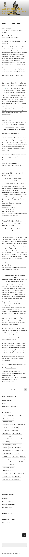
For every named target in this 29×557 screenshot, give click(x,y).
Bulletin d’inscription (7, 400)
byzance (6, 430)
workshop (6, 479)
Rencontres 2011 (9, 470)
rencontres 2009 (8, 464)
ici (9, 201)
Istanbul (18, 447)
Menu (15, 18)
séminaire (6, 476)
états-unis (6, 482)
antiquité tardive (8, 421)
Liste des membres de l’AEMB (10, 406)
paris (22, 456)
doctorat (6, 439)
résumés (20, 473)
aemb (19, 416)
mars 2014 (7, 456)
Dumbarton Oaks (16, 439)
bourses (14, 427)
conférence (17, 433)
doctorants (17, 436)
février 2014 (17, 444)
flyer (22, 75)
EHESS (6, 442)
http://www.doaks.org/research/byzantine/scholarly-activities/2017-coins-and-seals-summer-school (14, 112)
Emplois (14, 442)
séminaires (16, 476)
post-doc (6, 459)
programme (7, 462)
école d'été (16, 479)
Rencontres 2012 (9, 473)
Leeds (16, 453)
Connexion (5, 498)
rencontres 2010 (8, 467)
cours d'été (7, 436)
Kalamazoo (19, 450)
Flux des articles (7, 501)
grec (5, 447)
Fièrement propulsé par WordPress (11, 553)
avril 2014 (21, 424)
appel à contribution (9, 424)
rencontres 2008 (18, 462)
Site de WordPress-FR (8, 507)
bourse (6, 427)
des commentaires (8, 504)
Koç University (7, 453)
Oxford (15, 456)
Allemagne (19, 419)
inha (11, 447)
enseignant (7, 444)
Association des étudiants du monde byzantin (14, 11)
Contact (4, 403)
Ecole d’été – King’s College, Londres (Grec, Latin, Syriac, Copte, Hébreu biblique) (14, 223)
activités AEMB (8, 416)
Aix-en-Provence (8, 419)
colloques (7, 433)
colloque (14, 430)
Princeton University (18, 459)
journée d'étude (8, 450)
